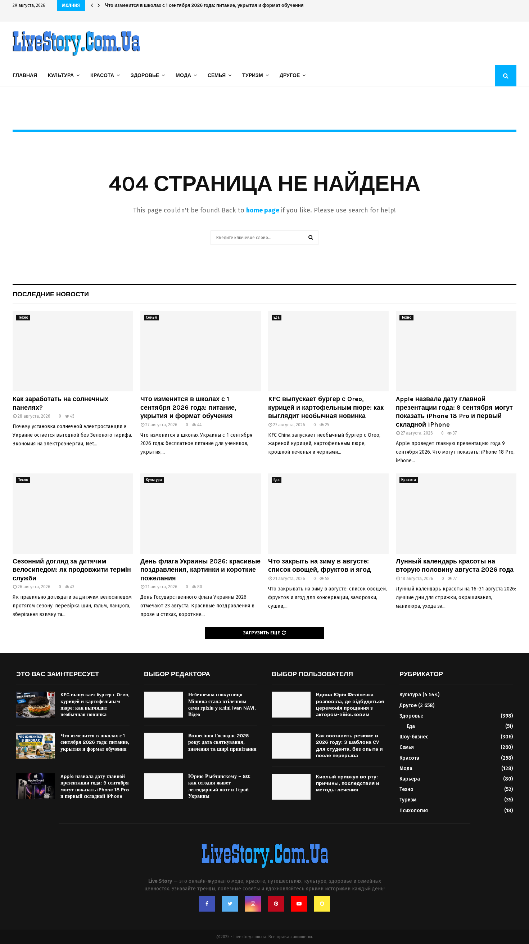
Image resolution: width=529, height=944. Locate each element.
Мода (183, 75)
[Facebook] (207, 904)
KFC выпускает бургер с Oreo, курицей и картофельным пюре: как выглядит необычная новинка (326, 407)
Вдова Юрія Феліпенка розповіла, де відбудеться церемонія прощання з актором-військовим (350, 705)
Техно (23, 317)
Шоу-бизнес (413, 737)
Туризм (252, 75)
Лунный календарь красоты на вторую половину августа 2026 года (455, 565)
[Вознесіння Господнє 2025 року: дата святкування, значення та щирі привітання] (163, 746)
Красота (102, 75)
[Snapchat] (322, 904)
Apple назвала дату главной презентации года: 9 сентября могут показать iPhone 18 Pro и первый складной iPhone (454, 411)
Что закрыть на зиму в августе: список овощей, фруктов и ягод (319, 565)
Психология (413, 811)
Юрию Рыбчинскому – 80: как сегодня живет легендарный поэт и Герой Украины (219, 786)
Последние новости (51, 294)
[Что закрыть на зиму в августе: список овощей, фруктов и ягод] (328, 513)
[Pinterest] (276, 904)
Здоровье (145, 75)
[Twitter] (230, 904)
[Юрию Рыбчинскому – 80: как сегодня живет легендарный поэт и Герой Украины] (163, 786)
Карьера (409, 779)
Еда (276, 317)
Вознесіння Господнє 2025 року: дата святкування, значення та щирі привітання (222, 742)
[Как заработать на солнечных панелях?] (73, 351)
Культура (61, 75)
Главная (25, 75)
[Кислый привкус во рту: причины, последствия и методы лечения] (291, 787)
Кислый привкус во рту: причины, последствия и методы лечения (347, 783)
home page (262, 210)
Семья (217, 75)
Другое (290, 75)
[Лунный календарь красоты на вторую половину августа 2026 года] (456, 513)
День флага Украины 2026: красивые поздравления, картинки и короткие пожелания (200, 569)
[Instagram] (253, 904)
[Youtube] (299, 904)
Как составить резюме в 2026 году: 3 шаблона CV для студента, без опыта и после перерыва (349, 746)
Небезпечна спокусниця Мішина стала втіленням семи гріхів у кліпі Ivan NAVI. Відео (222, 705)
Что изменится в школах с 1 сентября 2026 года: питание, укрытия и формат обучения (209, 5)
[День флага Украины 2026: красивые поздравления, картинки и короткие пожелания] (200, 513)
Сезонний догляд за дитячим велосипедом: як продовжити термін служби (72, 569)
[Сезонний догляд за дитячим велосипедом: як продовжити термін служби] (73, 513)
